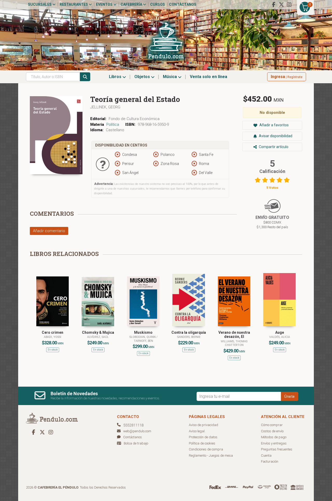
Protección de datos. (203, 437)
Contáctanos (182, 4)
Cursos (157, 4)
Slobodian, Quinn (142, 337)
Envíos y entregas (274, 443)
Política (112, 124)
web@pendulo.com (137, 431)
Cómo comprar (272, 425)
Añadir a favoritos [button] (274, 125)
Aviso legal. (197, 431)
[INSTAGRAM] (289, 4)
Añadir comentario (49, 230)
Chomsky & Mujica (98, 332)
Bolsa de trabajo (136, 443)
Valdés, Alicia (279, 337)
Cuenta (266, 455)
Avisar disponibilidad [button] (275, 136)
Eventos (104, 4)
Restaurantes (74, 4)
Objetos (142, 76)
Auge (279, 332)
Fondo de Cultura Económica (134, 118)
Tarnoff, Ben (143, 341)
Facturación (269, 461)
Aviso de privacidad (203, 425)
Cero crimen (52, 332)
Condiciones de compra (206, 449)
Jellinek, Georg (105, 107)
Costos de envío (272, 431)
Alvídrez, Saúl (98, 337)
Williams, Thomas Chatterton (234, 343)
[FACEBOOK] (274, 4)
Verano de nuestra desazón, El (234, 334)
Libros (115, 76)
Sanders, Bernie (188, 337)
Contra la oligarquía (188, 332)
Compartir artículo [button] (273, 147)
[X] (281, 4)
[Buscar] (85, 76)
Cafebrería (132, 4)
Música (170, 76)
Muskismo (143, 332)
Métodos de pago (273, 437)
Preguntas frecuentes (276, 449)
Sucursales (40, 4)
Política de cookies (202, 443)
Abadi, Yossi (52, 337)
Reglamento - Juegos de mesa (211, 455)
